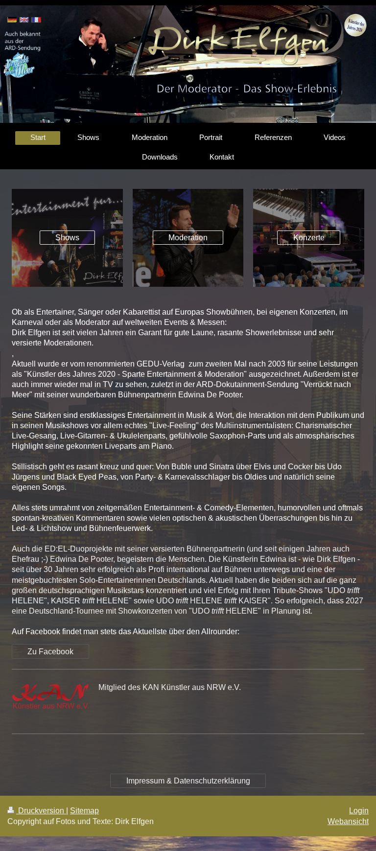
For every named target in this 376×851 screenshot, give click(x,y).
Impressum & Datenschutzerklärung (188, 781)
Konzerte (309, 237)
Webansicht (348, 821)
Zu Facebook (50, 651)
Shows (67, 237)
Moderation (188, 237)
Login (359, 810)
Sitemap (84, 810)
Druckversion (41, 810)
